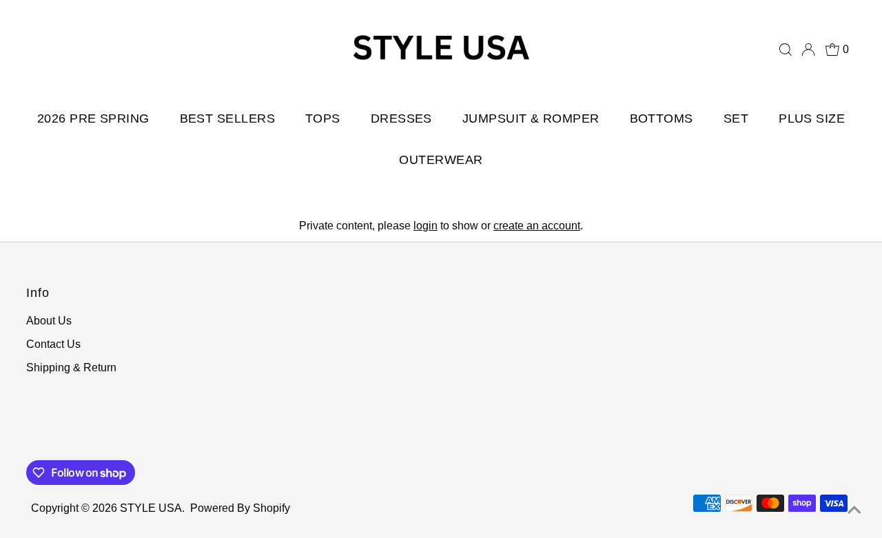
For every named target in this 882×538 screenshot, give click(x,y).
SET (736, 118)
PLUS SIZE (812, 118)
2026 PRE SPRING (93, 118)
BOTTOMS (661, 118)
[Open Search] (785, 49)
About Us (49, 321)
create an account (536, 225)
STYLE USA (151, 508)
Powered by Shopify (240, 508)
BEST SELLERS (227, 118)
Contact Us (53, 344)
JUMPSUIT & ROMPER (530, 118)
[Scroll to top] (854, 510)
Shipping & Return (71, 367)
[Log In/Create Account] (808, 49)
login (425, 225)
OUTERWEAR (440, 160)
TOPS (322, 118)
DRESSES (401, 118)
